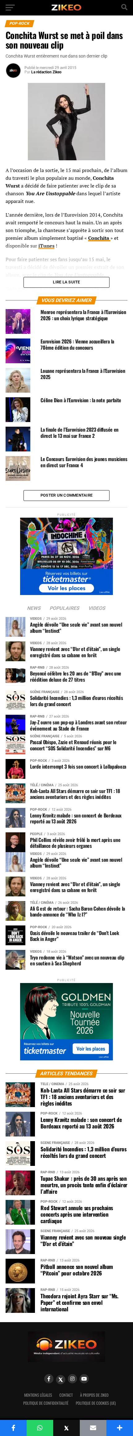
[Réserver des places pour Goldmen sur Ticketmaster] (66, 1019)
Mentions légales (38, 1395)
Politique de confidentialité (45, 1403)
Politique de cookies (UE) (96, 1403)
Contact (66, 1395)
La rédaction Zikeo (46, 72)
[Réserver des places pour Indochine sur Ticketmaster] (66, 554)
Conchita (99, 238)
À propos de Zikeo (94, 1395)
